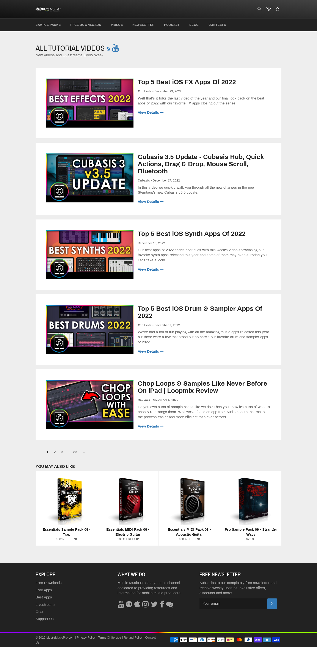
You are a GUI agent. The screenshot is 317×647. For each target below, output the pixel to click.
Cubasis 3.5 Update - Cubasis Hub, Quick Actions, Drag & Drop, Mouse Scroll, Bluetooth (201, 164)
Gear (40, 612)
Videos (117, 25)
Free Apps (44, 590)
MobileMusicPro (57, 637)
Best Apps (44, 597)
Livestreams (45, 605)
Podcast (172, 25)
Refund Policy (133, 637)
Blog (194, 25)
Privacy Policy (86, 637)
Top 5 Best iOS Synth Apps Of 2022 (192, 233)
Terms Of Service (109, 637)
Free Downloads (85, 25)
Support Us (45, 619)
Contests (217, 25)
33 (75, 452)
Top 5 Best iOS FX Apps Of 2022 (187, 82)
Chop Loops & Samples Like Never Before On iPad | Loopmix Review (202, 387)
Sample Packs (48, 25)
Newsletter (143, 25)
